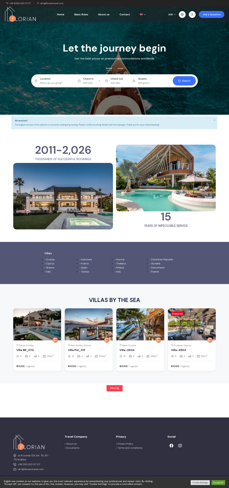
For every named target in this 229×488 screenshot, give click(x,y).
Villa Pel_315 (76, 350)
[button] (182, 14)
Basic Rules (81, 14)
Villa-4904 (178, 350)
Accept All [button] (218, 482)
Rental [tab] (109, 68)
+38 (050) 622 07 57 (20, 3)
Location (45, 78)
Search (186, 80)
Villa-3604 (126, 350)
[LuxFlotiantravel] (55, 340)
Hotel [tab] (120, 68)
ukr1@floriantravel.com (51, 3)
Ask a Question (212, 14)
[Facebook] (171, 446)
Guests (142, 78)
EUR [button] (171, 14)
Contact (124, 14)
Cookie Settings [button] (200, 482)
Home (60, 14)
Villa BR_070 (25, 350)
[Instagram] (180, 446)
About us (104, 14)
